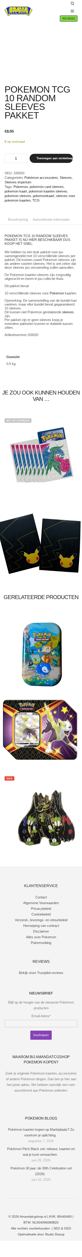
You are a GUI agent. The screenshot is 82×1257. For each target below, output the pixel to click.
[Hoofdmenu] (72, 11)
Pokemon (20, 187)
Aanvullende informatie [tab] (51, 219)
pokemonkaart (43, 196)
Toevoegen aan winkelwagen (54, 158)
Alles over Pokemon (41, 937)
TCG (36, 200)
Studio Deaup (54, 1234)
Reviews (68, 18)
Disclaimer (41, 931)
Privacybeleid (41, 909)
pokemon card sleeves (47, 187)
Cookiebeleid (41, 914)
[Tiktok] (51, 1205)
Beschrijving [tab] (18, 219)
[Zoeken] (72, 4)
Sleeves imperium (18, 182)
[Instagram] (38, 1205)
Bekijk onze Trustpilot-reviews (41, 973)
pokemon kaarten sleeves (48, 191)
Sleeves (66, 178)
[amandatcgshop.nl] (18, 11)
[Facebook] (31, 1205)
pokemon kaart (16, 191)
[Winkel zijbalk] (63, 4)
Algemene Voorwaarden (41, 903)
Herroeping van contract (41, 926)
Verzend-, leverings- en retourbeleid (41, 920)
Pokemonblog (41, 943)
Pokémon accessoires (41, 178)
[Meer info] (63, 11)
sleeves (68, 312)
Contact (41, 897)
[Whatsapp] (44, 1205)
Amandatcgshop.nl (33, 1216)
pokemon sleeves (18, 196)
